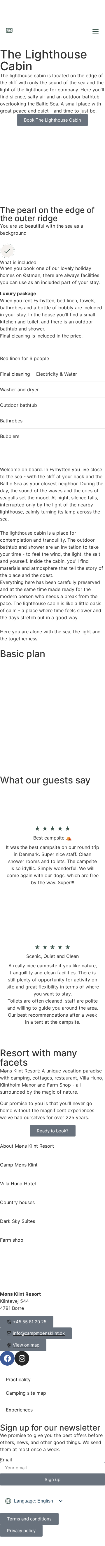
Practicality (18, 1379)
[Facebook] (7, 1358)
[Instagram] (22, 1358)
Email (6, 1459)
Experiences (19, 1410)
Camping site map (26, 1393)
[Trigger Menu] (95, 31)
